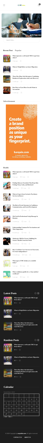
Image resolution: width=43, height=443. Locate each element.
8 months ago (16, 232)
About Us (27, 437)
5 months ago (16, 221)
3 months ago (16, 210)
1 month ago (16, 188)
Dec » (10, 417)
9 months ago (16, 243)
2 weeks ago (15, 81)
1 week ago (15, 70)
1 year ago (15, 266)
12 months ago (16, 254)
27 (6, 414)
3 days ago (15, 61)
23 (21, 410)
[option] (21, 314)
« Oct (5, 417)
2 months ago (16, 199)
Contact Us (18, 437)
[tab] (8, 50)
